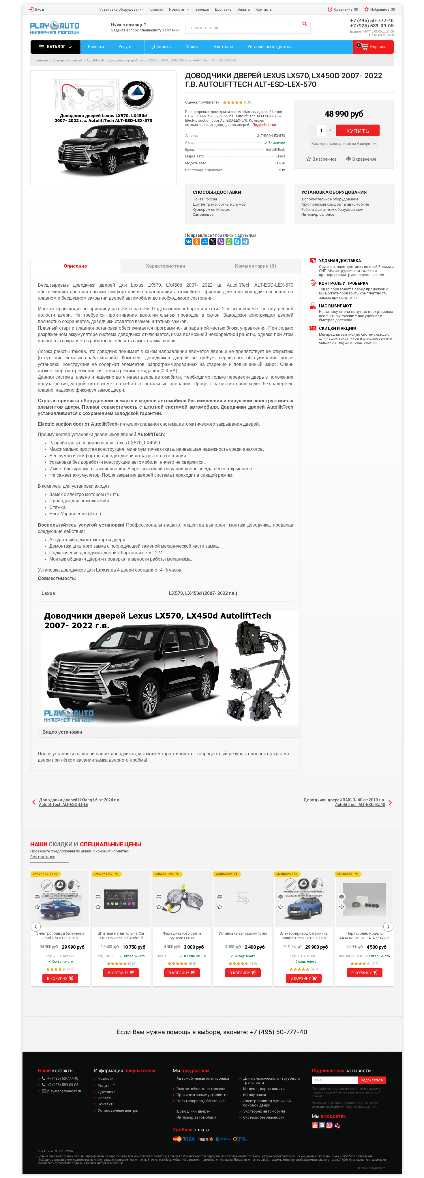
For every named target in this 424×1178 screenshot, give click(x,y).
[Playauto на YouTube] (315, 1125)
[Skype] (237, 241)
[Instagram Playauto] (329, 1125)
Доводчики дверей (194, 1111)
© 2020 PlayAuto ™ (371, 1168)
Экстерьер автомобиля (264, 1111)
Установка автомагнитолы (243, 933)
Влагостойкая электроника (201, 1089)
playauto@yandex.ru (63, 1091)
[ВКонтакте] (188, 241)
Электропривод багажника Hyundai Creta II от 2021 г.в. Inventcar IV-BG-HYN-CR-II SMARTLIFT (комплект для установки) (303, 935)
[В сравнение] (363, 159)
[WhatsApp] (229, 241)
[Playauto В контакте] (322, 1125)
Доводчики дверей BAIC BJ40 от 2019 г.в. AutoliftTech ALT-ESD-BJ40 (344, 802)
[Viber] (220, 241)
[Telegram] (245, 241)
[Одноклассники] (196, 241)
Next (388, 927)
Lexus (280, 156)
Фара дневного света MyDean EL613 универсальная (182, 935)
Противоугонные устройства (202, 1095)
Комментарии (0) (255, 266)
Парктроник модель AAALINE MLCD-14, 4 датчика (364, 935)
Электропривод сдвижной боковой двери (267, 1103)
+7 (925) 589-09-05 (372, 25)
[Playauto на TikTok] (336, 1125)
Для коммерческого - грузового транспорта (271, 1080)
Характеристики (165, 266)
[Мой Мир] (204, 241)
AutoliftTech (95, 60)
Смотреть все (42, 856)
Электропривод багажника (201, 1101)
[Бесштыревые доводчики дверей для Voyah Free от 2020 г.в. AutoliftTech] (170, 667)
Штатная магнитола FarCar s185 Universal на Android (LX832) (121, 935)
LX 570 (280, 163)
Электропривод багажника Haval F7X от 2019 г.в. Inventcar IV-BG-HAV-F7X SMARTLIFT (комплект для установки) (60, 935)
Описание (75, 266)
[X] (212, 241)
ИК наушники (254, 1095)
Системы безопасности (263, 1117)
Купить (357, 130)
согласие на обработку (328, 1107)
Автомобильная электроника (203, 1078)
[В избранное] (324, 159)
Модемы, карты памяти (264, 1089)
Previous (36, 927)
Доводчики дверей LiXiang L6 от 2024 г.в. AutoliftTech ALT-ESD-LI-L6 (79, 802)
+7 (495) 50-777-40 (372, 20)
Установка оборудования (334, 192)
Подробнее (262, 125)
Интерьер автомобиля (196, 1117)
